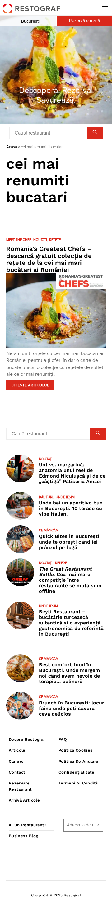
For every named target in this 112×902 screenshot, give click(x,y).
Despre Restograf (27, 739)
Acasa (11, 147)
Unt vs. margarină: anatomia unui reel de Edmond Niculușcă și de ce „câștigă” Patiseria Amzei (72, 473)
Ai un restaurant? (28, 825)
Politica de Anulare (78, 761)
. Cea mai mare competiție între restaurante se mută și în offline (70, 580)
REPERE (61, 563)
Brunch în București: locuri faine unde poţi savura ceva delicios (72, 708)
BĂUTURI (46, 497)
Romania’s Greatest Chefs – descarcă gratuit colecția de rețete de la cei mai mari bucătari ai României (49, 259)
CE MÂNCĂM (48, 530)
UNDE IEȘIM (65, 497)
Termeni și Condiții (78, 783)
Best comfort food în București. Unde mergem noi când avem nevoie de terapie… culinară (69, 673)
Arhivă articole (24, 800)
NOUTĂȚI (40, 240)
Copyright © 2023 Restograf (56, 895)
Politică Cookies (75, 750)
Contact (17, 772)
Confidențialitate (76, 772)
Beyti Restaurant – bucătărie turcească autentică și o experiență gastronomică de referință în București (71, 623)
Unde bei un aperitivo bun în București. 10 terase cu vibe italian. (71, 508)
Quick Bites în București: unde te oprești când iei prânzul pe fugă (70, 541)
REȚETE (55, 240)
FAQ (62, 739)
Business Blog (23, 835)
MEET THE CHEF (18, 240)
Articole (17, 750)
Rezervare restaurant (20, 786)
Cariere (16, 761)
